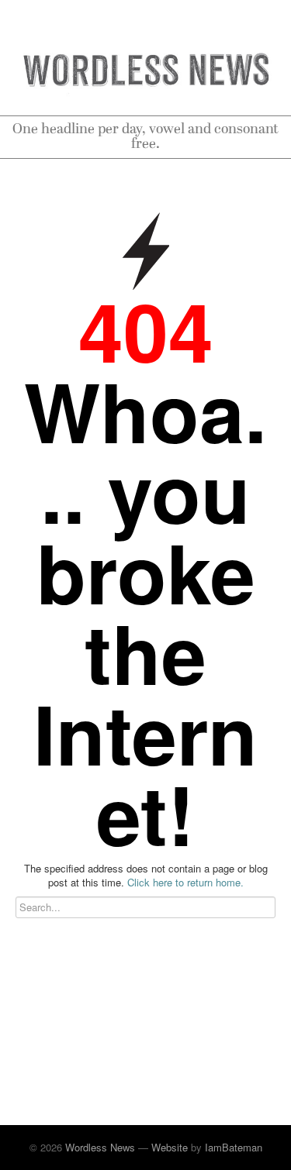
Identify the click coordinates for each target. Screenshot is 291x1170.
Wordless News (100, 1147)
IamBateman (233, 1147)
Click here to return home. (185, 882)
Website (169, 1147)
